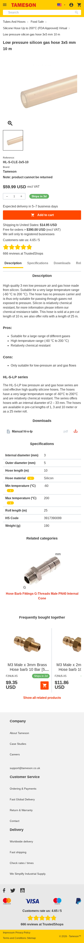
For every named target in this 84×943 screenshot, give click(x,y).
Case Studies (18, 743)
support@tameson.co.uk (25, 768)
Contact (14, 820)
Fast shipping (18, 852)
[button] (5, 4)
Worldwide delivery (21, 841)
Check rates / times (22, 863)
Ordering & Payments (23, 788)
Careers (15, 754)
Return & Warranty (21, 810)
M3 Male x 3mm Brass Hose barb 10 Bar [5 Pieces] (27, 669)
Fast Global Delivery (22, 799)
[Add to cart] (44, 685)
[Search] (77, 12)
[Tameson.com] (23, 5)
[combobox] (42, 12)
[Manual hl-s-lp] (75, 432)
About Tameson (19, 733)
